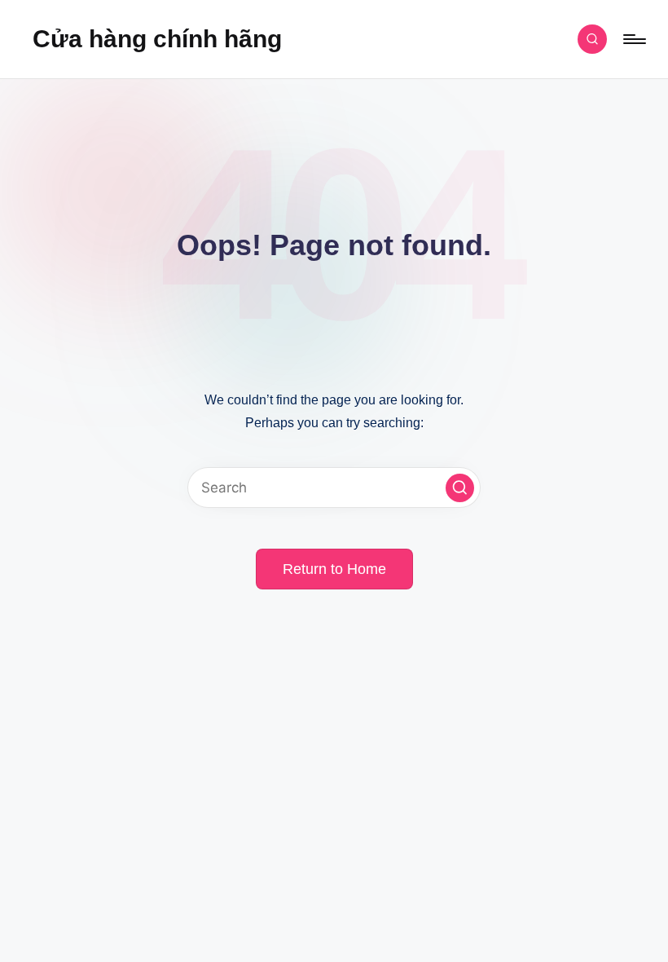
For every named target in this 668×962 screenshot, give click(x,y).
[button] (460, 488)
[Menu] (633, 39)
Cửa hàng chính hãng (157, 38)
